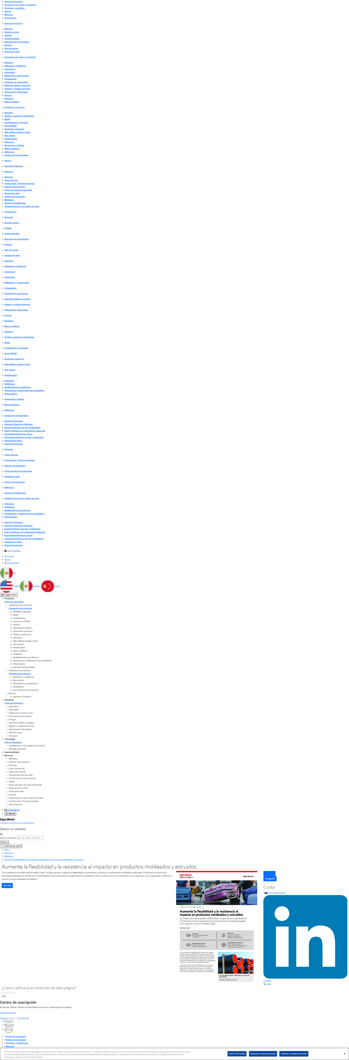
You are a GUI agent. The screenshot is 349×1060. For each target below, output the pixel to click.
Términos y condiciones (17, 1043)
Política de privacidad (16, 1039)
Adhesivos (9, 151)
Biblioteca (9, 199)
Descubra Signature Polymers (18, 424)
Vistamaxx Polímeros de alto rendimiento (24, 437)
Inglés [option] (17, 586)
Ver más (7, 885)
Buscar (4, 841)
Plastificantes (10, 138)
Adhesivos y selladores (15, 65)
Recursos (8, 852)
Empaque (8, 98)
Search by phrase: (8, 837)
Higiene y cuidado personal (17, 88)
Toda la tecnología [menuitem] (13, 742)
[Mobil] (9, 1024)
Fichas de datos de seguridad (18, 190)
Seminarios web (11, 51)
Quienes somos (11, 32)
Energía (8, 95)
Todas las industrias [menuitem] (13, 703)
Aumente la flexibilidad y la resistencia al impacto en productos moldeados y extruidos (44, 859)
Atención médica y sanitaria (17, 85)
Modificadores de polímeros (17, 387)
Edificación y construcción (16, 75)
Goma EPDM (10, 125)
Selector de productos (14, 186)
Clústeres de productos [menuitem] (20, 673)
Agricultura (9, 69)
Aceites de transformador (16, 155)
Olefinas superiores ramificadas (19, 116)
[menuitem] (12, 550)
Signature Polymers (13, 166)
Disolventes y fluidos (14, 145)
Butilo (7, 119)
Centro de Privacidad (237, 1053)
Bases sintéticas (11, 101)
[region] (174, 1054)
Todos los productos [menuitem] (14, 601)
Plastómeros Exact (13, 440)
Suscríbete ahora (8, 1012)
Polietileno (9, 384)
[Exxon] (8, 1021)
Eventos (8, 45)
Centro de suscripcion (14, 196)
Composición (10, 78)
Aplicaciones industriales (16, 92)
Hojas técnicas (11, 180)
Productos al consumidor (16, 82)
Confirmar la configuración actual (294, 1053)
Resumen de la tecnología (16, 41)
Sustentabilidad (11, 38)
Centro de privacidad (15, 1036)
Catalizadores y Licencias (16, 122)
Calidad (7, 35)
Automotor (9, 72)
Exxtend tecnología (13, 443)
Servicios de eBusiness (15, 203)
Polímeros (9, 142)
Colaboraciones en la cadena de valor (21, 206)
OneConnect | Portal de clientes (19, 183)
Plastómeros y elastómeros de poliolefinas (24, 390)
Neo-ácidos (9, 135)
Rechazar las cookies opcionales (263, 1053)
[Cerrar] (345, 1054)
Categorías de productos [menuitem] (20, 608)
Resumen (8, 28)
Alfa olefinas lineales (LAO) (17, 132)
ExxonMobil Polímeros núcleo (18, 434)
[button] (8, 572)
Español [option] (37, 586)
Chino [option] (57, 586)
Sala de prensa (11, 48)
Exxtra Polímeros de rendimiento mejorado (24, 430)
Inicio (6, 849)
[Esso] (8, 1029)
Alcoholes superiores (14, 129)
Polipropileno (10, 393)
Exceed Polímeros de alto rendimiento (22, 427)
